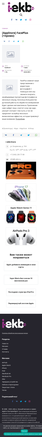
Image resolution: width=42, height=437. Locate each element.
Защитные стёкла (8, 387)
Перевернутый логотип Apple (21, 303)
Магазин (5, 346)
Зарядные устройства (10, 382)
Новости (5, 343)
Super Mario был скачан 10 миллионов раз (21, 279)
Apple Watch (6, 365)
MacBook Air (6, 373)
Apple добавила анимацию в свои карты (21, 265)
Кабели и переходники (10, 385)
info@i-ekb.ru (15, 159)
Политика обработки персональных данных (15, 333)
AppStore (24, 128)
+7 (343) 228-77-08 (17, 154)
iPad (3, 371)
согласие (27, 428)
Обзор (31, 128)
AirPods (4, 362)
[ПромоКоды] (8, 128)
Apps (16, 128)
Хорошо (24, 431)
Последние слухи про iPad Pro (21, 292)
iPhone (4, 368)
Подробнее (20, 119)
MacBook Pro (6, 376)
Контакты (5, 352)
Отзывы (5, 349)
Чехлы (4, 390)
